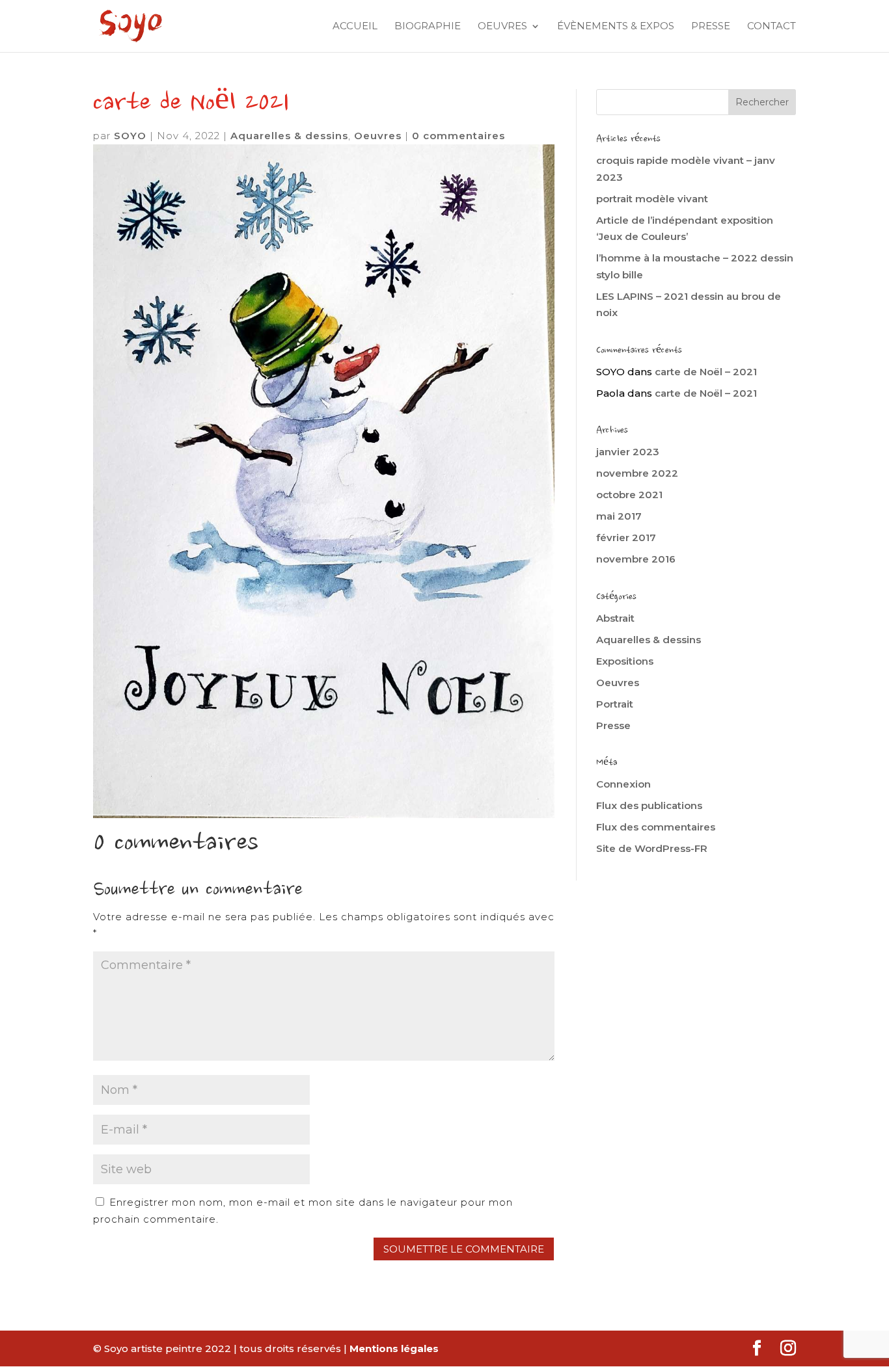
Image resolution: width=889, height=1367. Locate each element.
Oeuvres (502, 26)
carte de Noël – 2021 (706, 371)
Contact (771, 26)
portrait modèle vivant (652, 198)
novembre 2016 (636, 559)
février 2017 (626, 537)
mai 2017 (619, 516)
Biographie (427, 26)
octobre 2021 (629, 494)
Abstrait (615, 618)
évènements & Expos (615, 26)
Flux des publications (649, 805)
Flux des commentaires (655, 827)
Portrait (614, 704)
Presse (710, 26)
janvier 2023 (627, 451)
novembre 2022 (637, 473)
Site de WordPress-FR (651, 848)
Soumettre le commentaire (463, 1249)
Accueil (355, 26)
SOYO (130, 135)
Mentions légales (394, 1348)
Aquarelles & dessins (289, 135)
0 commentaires (458, 135)
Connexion (623, 784)
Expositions (624, 661)
